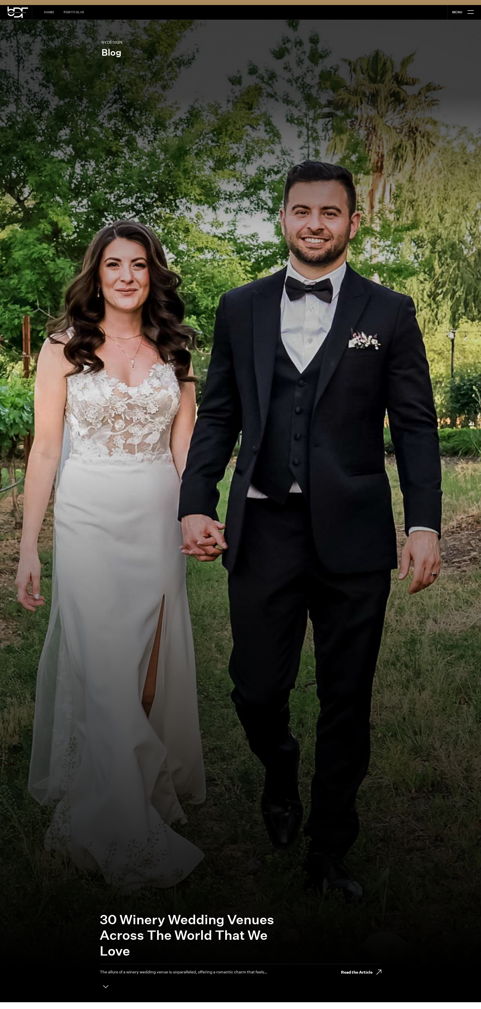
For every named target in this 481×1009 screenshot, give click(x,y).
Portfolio (74, 12)
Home (49, 12)
